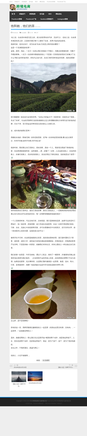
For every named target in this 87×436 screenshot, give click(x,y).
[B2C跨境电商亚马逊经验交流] (20, 5)
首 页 (11, 1)
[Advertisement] (43, 421)
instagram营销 (63, 19)
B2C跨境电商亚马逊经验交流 (62, 401)
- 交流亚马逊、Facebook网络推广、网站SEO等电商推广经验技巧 (43, 403)
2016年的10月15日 (20, 367)
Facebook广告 (61, 1)
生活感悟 (23, 32)
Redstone (15, 32)
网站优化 (42, 1)
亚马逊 (31, 1)
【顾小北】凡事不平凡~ (65, 367)
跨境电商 (24, 1)
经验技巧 (17, 1)
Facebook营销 (51, 1)
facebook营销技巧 (47, 19)
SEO (36, 1)
